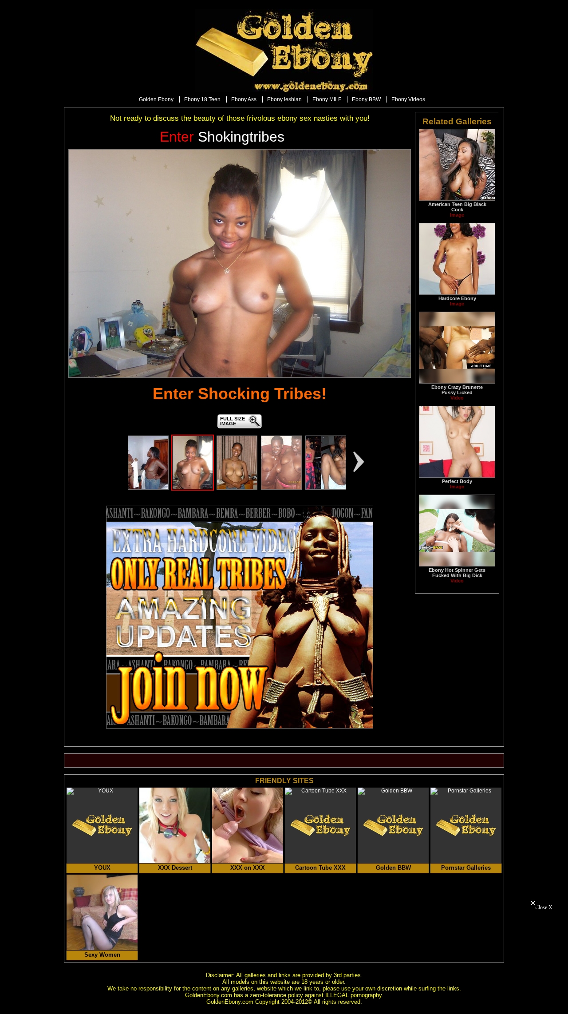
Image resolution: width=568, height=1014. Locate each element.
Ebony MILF (326, 99)
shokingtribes (222, 137)
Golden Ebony (156, 99)
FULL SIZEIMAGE (232, 421)
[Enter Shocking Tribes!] (239, 263)
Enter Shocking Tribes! (240, 393)
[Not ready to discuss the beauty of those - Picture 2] (192, 488)
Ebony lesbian (284, 99)
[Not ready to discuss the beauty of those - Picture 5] (325, 488)
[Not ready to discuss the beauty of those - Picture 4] (281, 488)
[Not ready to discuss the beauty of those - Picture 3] (237, 488)
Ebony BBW (366, 99)
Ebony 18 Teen (202, 99)
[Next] (359, 462)
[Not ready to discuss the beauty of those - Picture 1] (148, 488)
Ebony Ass (243, 99)
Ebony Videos (408, 99)
